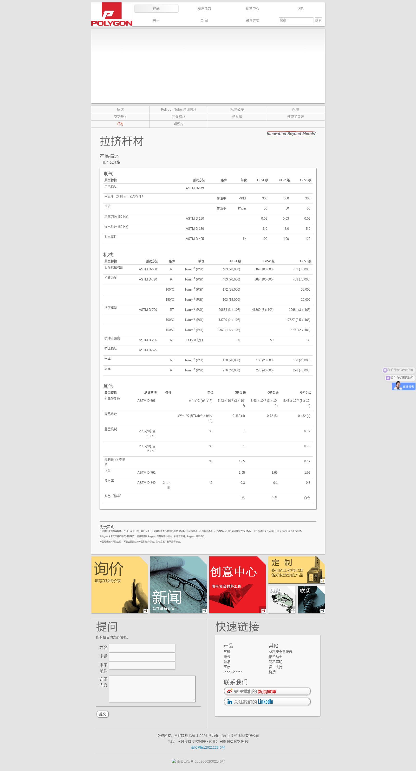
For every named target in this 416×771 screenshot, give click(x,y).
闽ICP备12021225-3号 (208, 747)
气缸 (227, 652)
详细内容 (103, 682)
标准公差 (237, 109)
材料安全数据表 (280, 652)
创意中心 (252, 8)
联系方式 (252, 20)
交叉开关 (120, 117)
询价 (300, 8)
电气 (227, 657)
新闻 (204, 20)
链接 (272, 672)
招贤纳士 (275, 657)
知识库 (179, 124)
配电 (295, 109)
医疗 (227, 667)
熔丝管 (237, 117)
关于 (156, 20)
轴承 (227, 662)
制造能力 (204, 8)
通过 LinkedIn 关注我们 (268, 702)
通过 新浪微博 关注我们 (268, 691)
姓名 (103, 647)
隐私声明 (275, 662)
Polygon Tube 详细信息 (178, 109)
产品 (156, 8)
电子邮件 (103, 668)
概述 (120, 109)
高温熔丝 (178, 117)
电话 (103, 656)
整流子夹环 (295, 117)
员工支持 (275, 667)
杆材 (120, 124)
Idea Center (233, 672)
